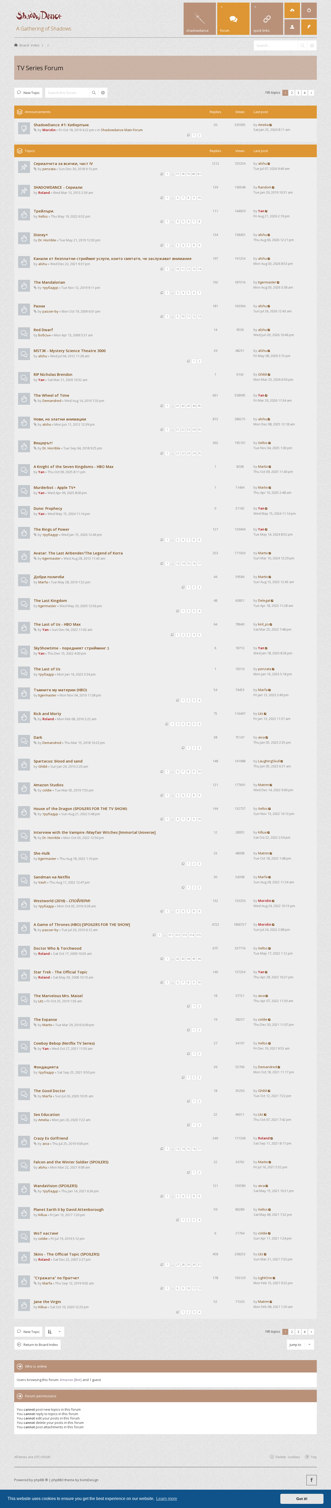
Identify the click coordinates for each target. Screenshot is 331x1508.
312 (177, 935)
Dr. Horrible (47, 240)
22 (183, 453)
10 (199, 198)
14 (199, 269)
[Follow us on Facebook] (311, 1480)
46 (199, 959)
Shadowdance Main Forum (122, 130)
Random (264, 187)
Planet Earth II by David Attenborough (69, 1209)
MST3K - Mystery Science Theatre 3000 (70, 350)
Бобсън (44, 335)
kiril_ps (263, 624)
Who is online (36, 1366)
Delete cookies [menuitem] (288, 1456)
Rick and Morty (47, 713)
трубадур (50, 287)
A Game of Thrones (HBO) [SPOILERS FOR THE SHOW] (82, 924)
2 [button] (292, 93)
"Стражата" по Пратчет (56, 1277)
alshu (262, 163)
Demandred (51, 400)
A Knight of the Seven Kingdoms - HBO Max (74, 466)
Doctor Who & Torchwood (57, 948)
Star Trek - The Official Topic (60, 972)
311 (170, 935)
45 (199, 406)
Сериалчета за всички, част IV (63, 163)
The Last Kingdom (50, 600)
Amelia (263, 124)
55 (199, 429)
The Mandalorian (49, 282)
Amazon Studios (48, 784)
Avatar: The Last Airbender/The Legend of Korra (78, 553)
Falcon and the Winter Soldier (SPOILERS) (71, 1162)
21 (177, 453)
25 (199, 453)
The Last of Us (47, 668)
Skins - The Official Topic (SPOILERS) (66, 1254)
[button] (311, 93)
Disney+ (41, 234)
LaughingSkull (269, 761)
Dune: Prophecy (48, 508)
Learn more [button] (166, 1498)
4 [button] (305, 93)
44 (193, 406)
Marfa (43, 582)
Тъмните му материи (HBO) (60, 689)
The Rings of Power (51, 529)
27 (177, 1264)
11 (183, 269)
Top (314, 1456)
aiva (261, 737)
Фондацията (46, 1067)
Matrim (263, 784)
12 (188, 269)
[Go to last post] (270, 124)
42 (183, 406)
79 (188, 174)
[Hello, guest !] (292, 27)
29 (188, 1264)
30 (193, 1264)
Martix (263, 466)
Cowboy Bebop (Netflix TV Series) (64, 1043)
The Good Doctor (49, 1090)
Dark (38, 737)
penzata (49, 168)
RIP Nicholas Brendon (53, 374)
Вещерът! (43, 442)
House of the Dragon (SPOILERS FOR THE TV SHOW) (80, 808)
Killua (262, 832)
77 (177, 174)
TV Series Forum (40, 68)
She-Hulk (42, 853)
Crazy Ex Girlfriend (51, 1138)
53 (188, 429)
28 (183, 1264)
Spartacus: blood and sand (58, 761)
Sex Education (47, 1114)
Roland (44, 192)
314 (191, 935)
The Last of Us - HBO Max (57, 624)
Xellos (43, 216)
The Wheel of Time (51, 395)
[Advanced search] (312, 45)
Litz (260, 713)
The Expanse (45, 1019)
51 (177, 429)
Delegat (264, 600)
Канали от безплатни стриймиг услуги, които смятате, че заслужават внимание (113, 258)
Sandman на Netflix (52, 877)
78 (183, 174)
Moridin (49, 130)
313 (184, 935)
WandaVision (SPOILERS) (55, 1185)
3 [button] (298, 93)
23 (188, 453)
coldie (47, 790)
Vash (42, 882)
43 (188, 406)
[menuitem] (292, 10)
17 (199, 563)
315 (198, 935)
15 (188, 563)
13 (193, 269)
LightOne (265, 1277)
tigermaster (267, 282)
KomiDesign (89, 1480)
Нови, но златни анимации (60, 419)
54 (193, 429)
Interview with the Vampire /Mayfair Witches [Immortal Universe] (95, 832)
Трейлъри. (44, 211)
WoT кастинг (46, 1233)
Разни (39, 306)
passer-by (50, 311)
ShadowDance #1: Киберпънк (61, 124)
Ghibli (262, 374)
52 (183, 429)
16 (193, 563)
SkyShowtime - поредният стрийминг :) (71, 648)
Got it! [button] (301, 1499)
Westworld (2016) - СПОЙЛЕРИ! (62, 900)
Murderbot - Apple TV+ (55, 487)
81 (199, 174)
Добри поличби (49, 576)
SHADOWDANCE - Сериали (58, 187)
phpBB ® (41, 1480)
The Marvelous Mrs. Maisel (58, 995)
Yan (261, 211)
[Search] (302, 45)
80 (193, 174)
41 (177, 406)
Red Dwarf (43, 329)
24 (193, 453)
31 (199, 1264)
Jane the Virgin (47, 1301)
